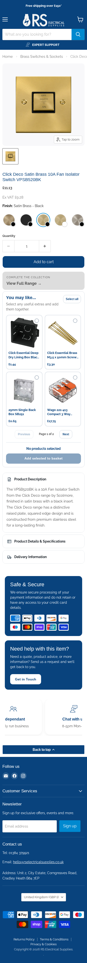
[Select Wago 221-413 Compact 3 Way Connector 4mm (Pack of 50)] (75, 377)
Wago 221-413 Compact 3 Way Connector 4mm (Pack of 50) (59, 412)
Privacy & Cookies (43, 944)
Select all (72, 299)
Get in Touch (25, 679)
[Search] (78, 34)
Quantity (8, 236)
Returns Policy (24, 939)
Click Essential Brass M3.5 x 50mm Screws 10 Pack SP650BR (62, 355)
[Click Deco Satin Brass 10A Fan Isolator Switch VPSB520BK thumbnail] (10, 156)
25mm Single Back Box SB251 (22, 412)
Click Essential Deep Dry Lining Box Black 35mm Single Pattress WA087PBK (23, 355)
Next (66, 434)
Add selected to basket (43, 458)
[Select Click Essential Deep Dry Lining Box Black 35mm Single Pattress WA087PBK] (36, 320)
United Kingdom (41, 897)
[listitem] (8, 219)
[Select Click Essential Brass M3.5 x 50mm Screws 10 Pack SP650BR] (75, 320)
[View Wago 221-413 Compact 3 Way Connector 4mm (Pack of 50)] (63, 390)
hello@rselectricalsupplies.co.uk (38, 862)
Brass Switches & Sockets (41, 56)
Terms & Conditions (54, 939)
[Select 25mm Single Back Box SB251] (36, 377)
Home (7, 56)
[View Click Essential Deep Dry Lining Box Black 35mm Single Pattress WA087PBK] (24, 333)
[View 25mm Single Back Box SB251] (24, 390)
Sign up (70, 826)
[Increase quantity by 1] (45, 246)
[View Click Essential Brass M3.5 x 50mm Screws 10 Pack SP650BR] (63, 333)
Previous (24, 434)
